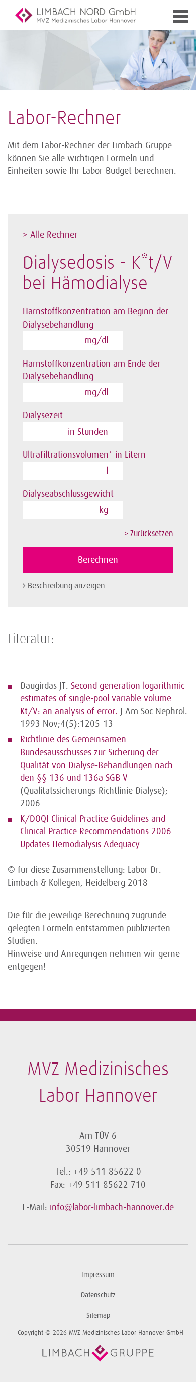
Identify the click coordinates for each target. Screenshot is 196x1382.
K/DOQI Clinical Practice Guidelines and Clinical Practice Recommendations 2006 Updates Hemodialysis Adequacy (95, 831)
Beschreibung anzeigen (66, 585)
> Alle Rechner (50, 235)
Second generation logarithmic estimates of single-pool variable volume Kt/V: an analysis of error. (102, 698)
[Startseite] (75, 15)
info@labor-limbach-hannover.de (112, 1207)
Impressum (98, 1274)
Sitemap (98, 1315)
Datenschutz (98, 1295)
